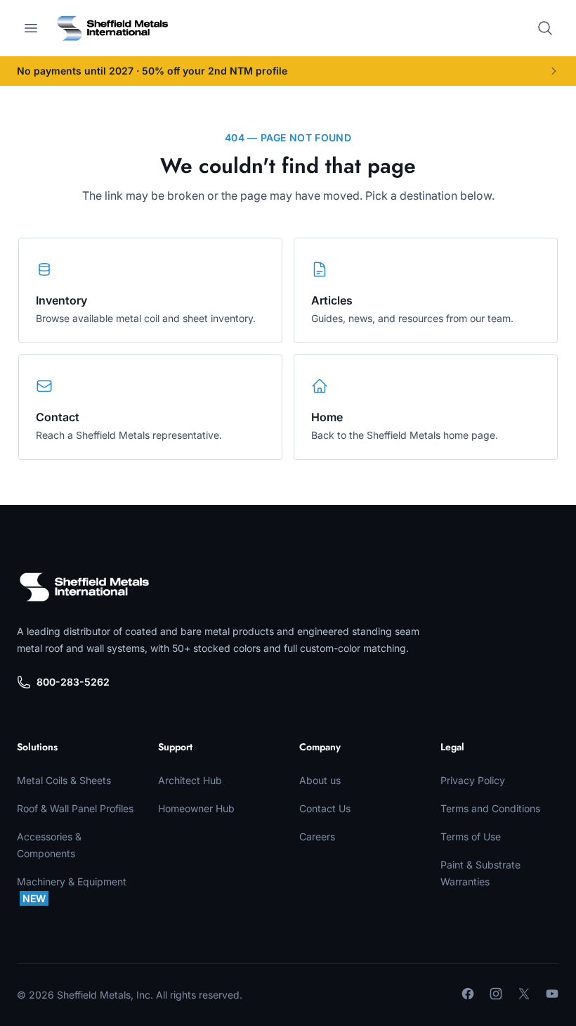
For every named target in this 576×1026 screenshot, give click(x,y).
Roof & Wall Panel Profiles (75, 808)
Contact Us (325, 808)
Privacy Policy (472, 780)
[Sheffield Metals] (84, 587)
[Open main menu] (31, 28)
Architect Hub (190, 780)
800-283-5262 (73, 682)
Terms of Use (470, 836)
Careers (317, 836)
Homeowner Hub (196, 808)
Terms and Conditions (490, 808)
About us (320, 780)
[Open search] (545, 28)
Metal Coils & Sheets (64, 780)
